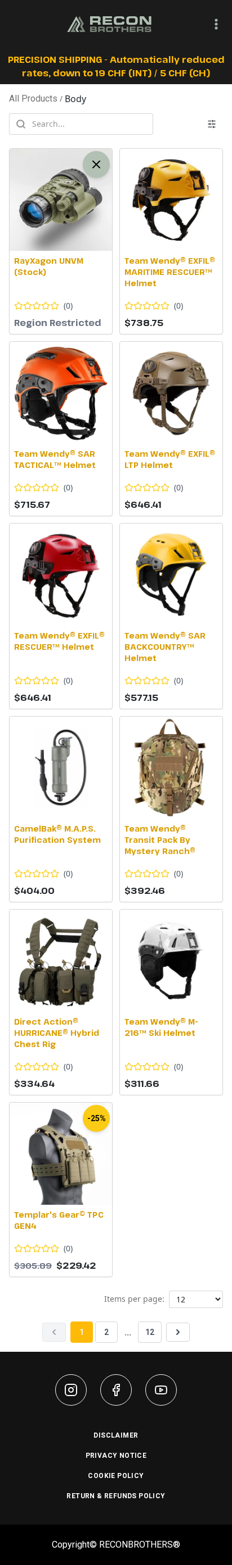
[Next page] (178, 1332)
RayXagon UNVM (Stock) (48, 266)
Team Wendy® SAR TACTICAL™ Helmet (55, 459)
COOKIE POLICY (116, 1476)
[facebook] (116, 1390)
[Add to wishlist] (21, 160)
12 (149, 1332)
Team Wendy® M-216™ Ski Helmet (161, 1027)
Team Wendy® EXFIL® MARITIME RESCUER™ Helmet (169, 271)
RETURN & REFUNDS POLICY (115, 1496)
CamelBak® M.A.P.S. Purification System (57, 834)
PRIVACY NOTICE (116, 1456)
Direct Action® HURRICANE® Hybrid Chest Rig (56, 1032)
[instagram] (71, 1390)
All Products (33, 98)
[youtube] (161, 1390)
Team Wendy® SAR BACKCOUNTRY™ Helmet (165, 646)
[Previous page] (54, 1332)
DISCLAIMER (115, 1435)
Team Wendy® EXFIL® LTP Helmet (169, 459)
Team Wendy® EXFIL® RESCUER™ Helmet (59, 641)
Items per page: (134, 1298)
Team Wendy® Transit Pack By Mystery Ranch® (159, 839)
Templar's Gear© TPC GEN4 (59, 1220)
